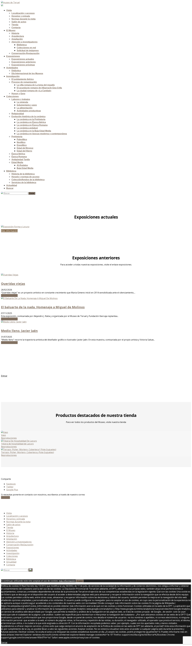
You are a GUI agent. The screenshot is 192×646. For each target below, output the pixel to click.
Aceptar (80, 581)
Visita (9, 513)
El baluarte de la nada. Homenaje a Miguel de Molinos (43, 307)
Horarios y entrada (15, 518)
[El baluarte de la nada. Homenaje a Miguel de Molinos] (29, 298)
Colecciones (12, 556)
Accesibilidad (12, 505)
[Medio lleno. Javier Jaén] (14, 321)
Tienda (9, 527)
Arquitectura (12, 536)
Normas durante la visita (18, 521)
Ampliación (11, 539)
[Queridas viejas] (9, 274)
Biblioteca (11, 559)
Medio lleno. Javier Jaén (19, 330)
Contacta (10, 564)
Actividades (11, 550)
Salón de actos (13, 524)
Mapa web (11, 508)
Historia (10, 533)
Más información (9, 295)
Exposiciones (12, 547)
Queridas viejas (13, 283)
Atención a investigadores (19, 541)
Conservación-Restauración (19, 544)
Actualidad (11, 561)
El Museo (10, 530)
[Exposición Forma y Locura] (96, 226)
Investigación (12, 553)
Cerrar (4, 642)
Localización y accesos (17, 516)
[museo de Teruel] (10, 2)
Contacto (5, 497)
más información (67, 580)
